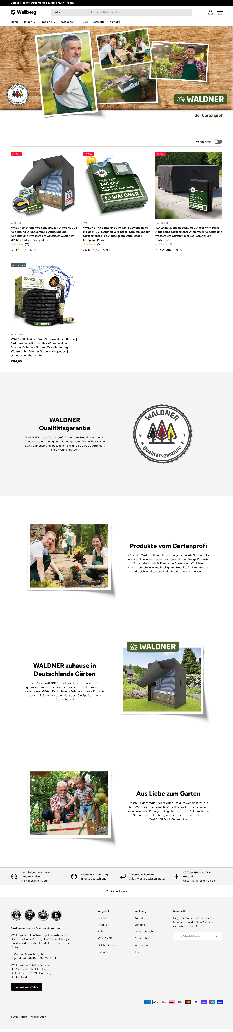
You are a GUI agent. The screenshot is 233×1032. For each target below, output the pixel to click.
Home (14, 22)
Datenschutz (143, 938)
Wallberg (22, 1016)
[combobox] (121, 12)
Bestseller (98, 22)
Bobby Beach (106, 945)
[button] (220, 12)
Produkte (46, 22)
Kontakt (115, 22)
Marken (27, 22)
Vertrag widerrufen (27, 986)
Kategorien (67, 22)
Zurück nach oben (116, 891)
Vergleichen (204, 141)
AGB (138, 952)
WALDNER (105, 938)
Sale (85, 22)
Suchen (102, 918)
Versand (140, 924)
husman (103, 952)
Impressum (142, 945)
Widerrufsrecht (144, 931)
